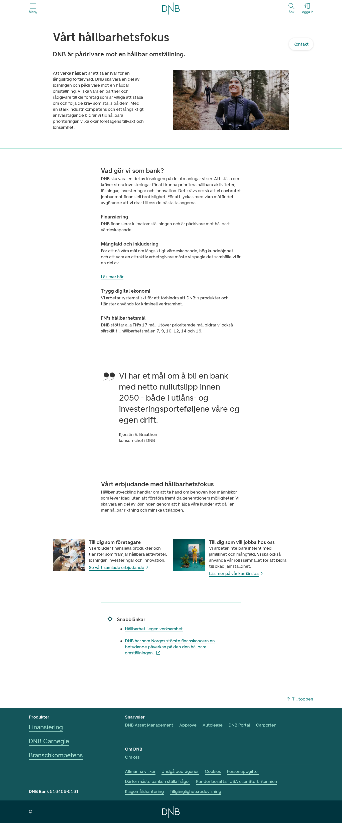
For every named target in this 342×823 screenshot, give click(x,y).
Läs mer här (112, 277)
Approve (188, 725)
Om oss (132, 757)
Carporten (266, 725)
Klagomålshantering (144, 791)
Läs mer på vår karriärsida (234, 573)
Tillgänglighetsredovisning (195, 791)
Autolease (213, 725)
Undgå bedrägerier (180, 771)
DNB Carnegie (49, 741)
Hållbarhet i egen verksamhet (154, 629)
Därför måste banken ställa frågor (157, 781)
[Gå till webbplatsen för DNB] (171, 811)
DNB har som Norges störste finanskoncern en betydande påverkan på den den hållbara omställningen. (170, 647)
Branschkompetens (56, 755)
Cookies (213, 771)
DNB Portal (239, 725)
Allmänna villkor (140, 771)
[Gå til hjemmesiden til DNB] (171, 8)
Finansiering (46, 727)
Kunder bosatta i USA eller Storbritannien (236, 781)
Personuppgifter (243, 771)
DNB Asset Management (149, 725)
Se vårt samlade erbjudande (116, 567)
